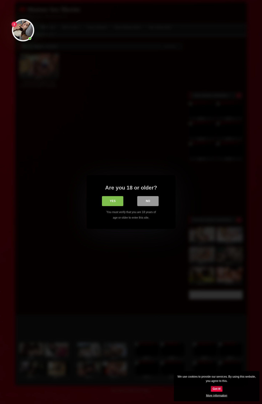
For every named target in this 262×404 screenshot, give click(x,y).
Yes (113, 201)
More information (216, 395)
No (148, 201)
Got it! (217, 388)
